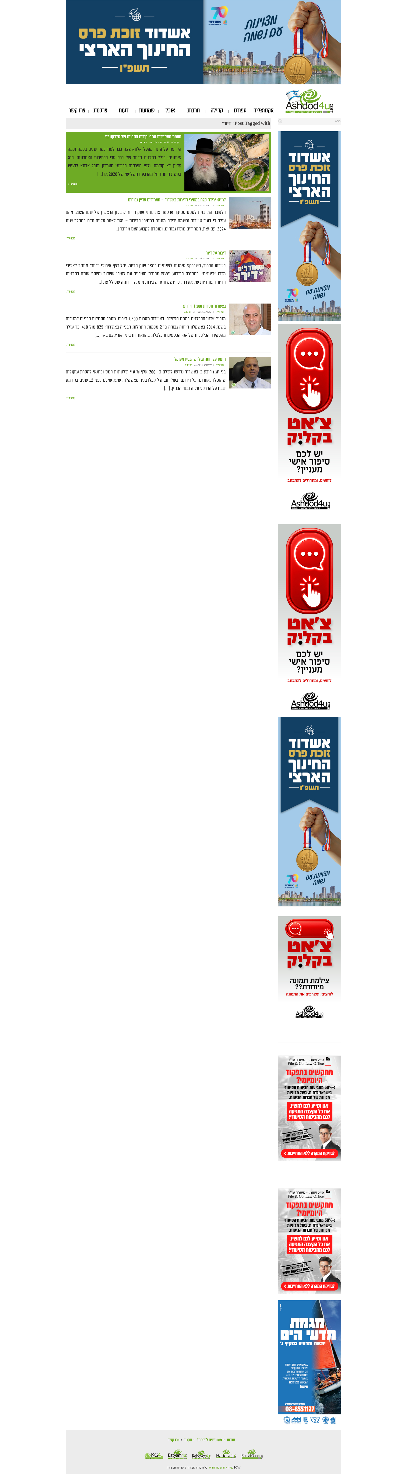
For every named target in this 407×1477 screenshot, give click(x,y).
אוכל (170, 111)
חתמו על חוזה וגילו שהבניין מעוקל (200, 359)
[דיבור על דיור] (250, 266)
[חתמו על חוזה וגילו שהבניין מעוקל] (250, 372)
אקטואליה (264, 111)
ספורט (240, 111)
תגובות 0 (143, 142)
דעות (124, 111)
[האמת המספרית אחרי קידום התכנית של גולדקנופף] (226, 162)
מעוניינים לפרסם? (209, 1440)
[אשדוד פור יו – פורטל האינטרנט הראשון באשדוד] (313, 101)
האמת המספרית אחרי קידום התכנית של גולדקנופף (143, 137)
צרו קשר (77, 111)
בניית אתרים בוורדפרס (221, 1467)
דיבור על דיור (216, 253)
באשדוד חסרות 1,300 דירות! (204, 306)
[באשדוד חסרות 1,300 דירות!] (250, 319)
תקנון (188, 1440)
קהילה (217, 111)
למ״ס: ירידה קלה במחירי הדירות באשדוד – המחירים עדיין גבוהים (177, 200)
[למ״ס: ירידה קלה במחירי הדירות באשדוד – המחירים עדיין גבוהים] (250, 213)
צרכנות (100, 111)
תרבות (193, 111)
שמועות (147, 111)
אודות (231, 1440)
